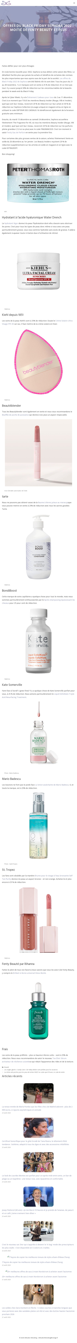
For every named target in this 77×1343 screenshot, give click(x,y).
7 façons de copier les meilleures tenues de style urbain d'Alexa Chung (32, 1262)
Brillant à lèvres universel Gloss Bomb (29, 973)
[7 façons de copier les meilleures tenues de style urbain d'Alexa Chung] (38, 1257)
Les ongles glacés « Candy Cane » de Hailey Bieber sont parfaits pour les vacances (31, 1070)
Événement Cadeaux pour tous (40, 97)
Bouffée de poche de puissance (15, 415)
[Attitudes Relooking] (6, 3)
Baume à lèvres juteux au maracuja (53, 502)
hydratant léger (11, 223)
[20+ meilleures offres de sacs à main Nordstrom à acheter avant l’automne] (39, 1271)
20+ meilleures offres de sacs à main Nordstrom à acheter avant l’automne (34, 1276)
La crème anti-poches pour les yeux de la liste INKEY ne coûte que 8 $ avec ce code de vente (34, 1072)
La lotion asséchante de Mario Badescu (52, 785)
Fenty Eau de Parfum (16, 132)
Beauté (6, 1067)
